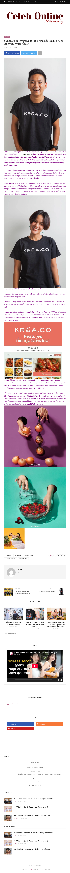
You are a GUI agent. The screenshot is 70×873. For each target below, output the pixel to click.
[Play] (9, 680)
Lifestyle (7, 36)
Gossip (16, 818)
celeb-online (15, 704)
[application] (35, 666)
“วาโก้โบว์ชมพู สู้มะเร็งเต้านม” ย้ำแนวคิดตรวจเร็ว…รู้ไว (29, 1)
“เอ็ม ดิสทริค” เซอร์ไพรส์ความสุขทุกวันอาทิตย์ (13, 623)
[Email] (64, 555)
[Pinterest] (61, 555)
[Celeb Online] (35, 17)
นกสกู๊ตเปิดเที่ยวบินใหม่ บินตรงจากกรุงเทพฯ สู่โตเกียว (23, 592)
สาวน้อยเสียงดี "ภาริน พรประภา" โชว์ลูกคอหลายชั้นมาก (32, 815)
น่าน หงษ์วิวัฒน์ (29, 555)
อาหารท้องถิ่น (23, 558)
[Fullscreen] (61, 680)
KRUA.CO (8, 555)
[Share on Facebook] (55, 555)
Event (15, 801)
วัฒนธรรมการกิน (10, 558)
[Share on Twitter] (58, 555)
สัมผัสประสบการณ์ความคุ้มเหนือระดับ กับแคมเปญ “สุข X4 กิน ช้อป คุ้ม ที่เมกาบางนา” (56, 624)
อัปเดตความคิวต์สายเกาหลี (47, 591)
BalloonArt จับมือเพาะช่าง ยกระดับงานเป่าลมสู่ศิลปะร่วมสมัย (33, 799)
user (20, 569)
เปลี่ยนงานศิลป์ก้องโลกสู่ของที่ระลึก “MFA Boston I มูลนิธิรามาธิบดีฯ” (35, 624)
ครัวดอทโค (18, 555)
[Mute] (58, 680)
